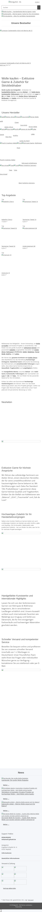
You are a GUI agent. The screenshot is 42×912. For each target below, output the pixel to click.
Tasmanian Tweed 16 (29, 219)
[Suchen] (38, 7)
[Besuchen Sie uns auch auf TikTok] (3, 896)
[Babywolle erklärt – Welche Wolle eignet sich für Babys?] (21, 802)
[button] (30, 2)
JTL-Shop (24, 907)
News (21, 772)
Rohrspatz (10, 352)
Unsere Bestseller (21, 23)
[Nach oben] (1, 910)
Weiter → (6, 785)
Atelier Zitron (32, 358)
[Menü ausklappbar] (4, 2)
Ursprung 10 (6, 273)
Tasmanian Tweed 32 (8, 246)
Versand (30, 900)
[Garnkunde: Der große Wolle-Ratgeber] (21, 778)
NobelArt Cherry (7, 219)
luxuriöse (22, 92)
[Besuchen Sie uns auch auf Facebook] (3, 892)
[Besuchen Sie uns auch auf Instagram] (3, 894)
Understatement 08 (29, 246)
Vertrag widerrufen (9, 888)
